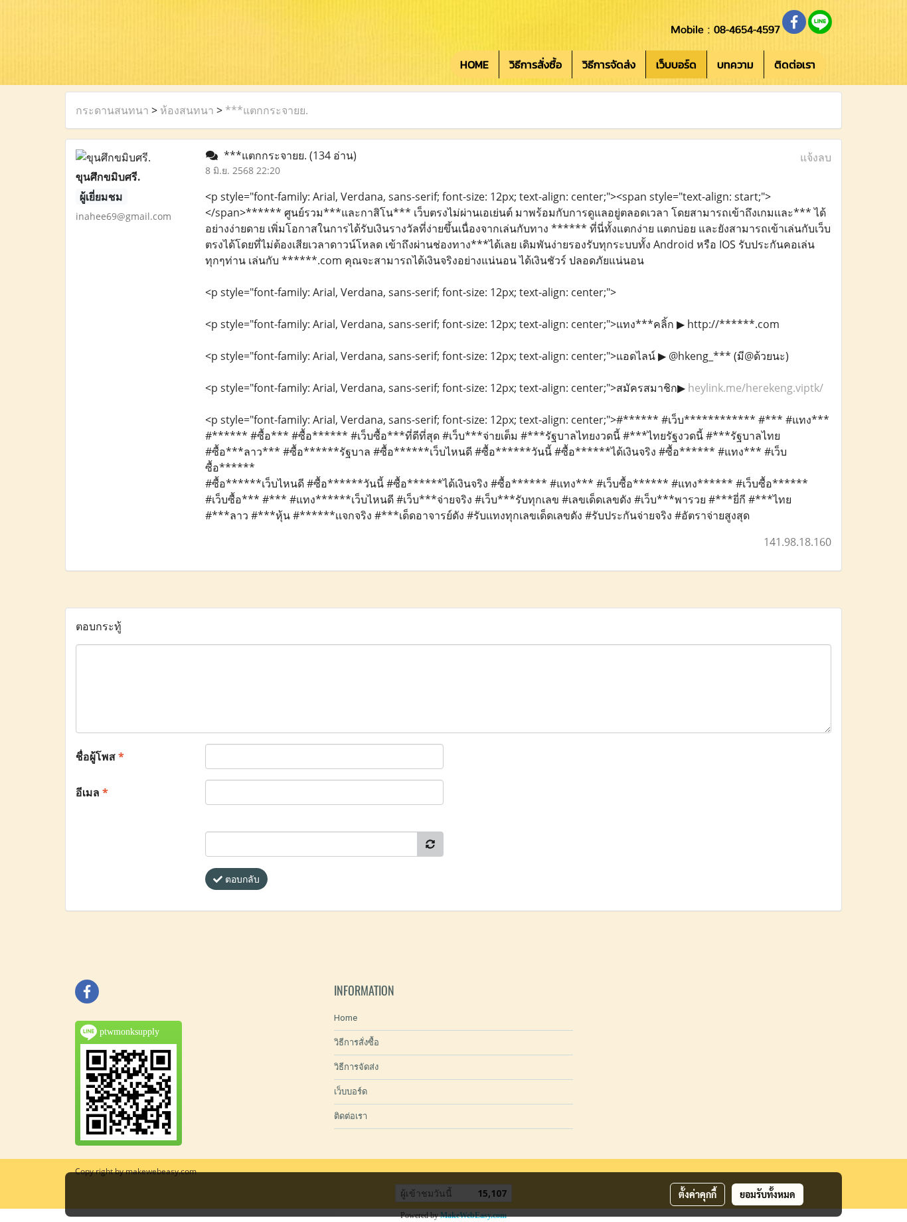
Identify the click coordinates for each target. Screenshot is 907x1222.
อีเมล (92, 792)
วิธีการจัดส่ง (608, 64)
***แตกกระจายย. (266, 110)
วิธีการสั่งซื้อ (535, 64)
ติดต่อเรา (794, 64)
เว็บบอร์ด (676, 64)
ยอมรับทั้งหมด (767, 1194)
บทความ (735, 64)
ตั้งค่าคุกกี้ (697, 1194)
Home (345, 1018)
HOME (474, 64)
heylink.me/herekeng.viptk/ (755, 388)
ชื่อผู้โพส (100, 756)
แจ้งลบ (815, 157)
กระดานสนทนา (112, 110)
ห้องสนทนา (187, 110)
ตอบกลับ (241, 879)
